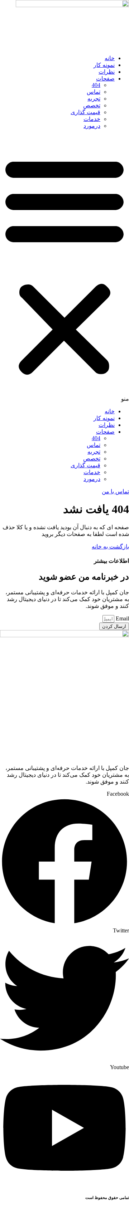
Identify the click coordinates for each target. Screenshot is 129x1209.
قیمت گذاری (85, 112)
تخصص (91, 105)
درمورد (91, 126)
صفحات (105, 78)
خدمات (91, 119)
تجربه (93, 99)
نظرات (107, 72)
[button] (64, 268)
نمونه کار (104, 65)
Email (121, 618)
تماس (93, 92)
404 (96, 85)
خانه (110, 58)
